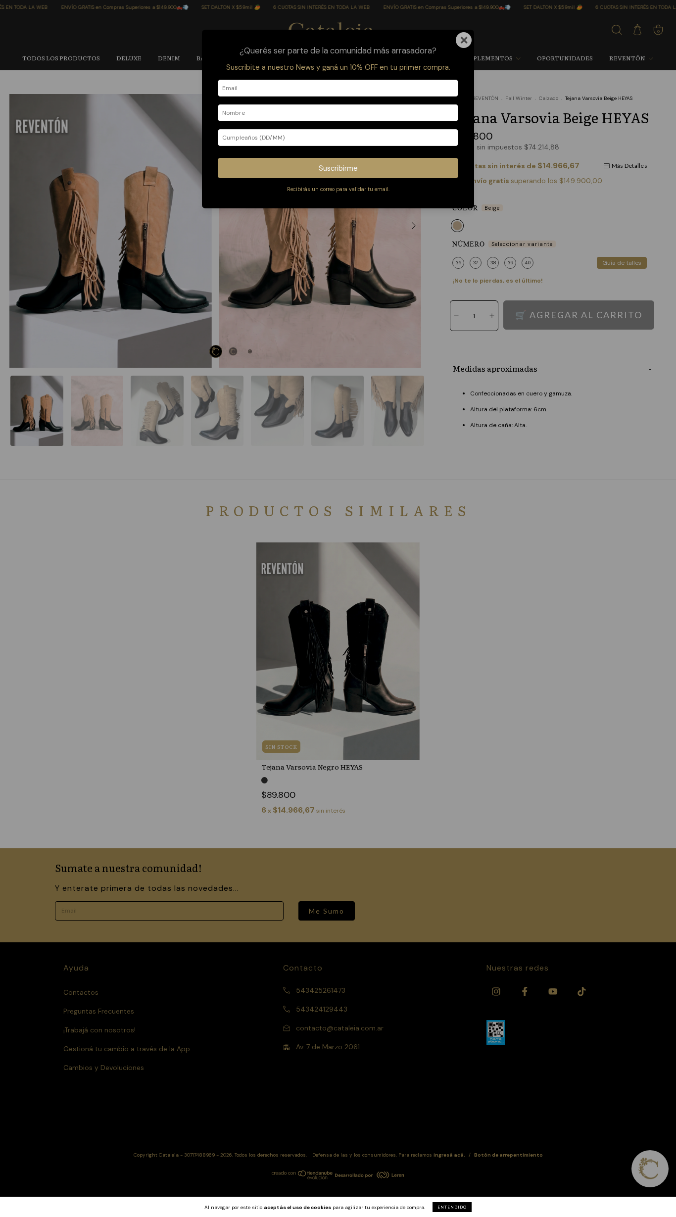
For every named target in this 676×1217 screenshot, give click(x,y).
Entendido (452, 1207)
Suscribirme (338, 168)
